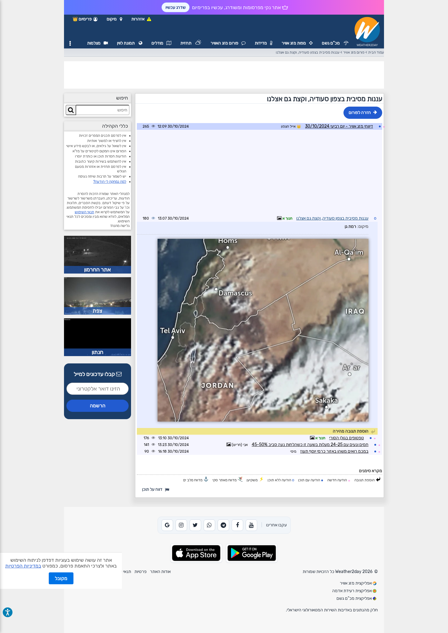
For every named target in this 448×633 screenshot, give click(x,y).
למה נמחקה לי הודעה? (109, 181)
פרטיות (140, 571)
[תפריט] (70, 43)
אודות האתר (160, 571)
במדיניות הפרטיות (23, 566)
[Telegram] (223, 525)
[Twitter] (195, 525)
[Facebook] (237, 525)
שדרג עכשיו (175, 7)
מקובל (61, 578)
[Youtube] (251, 525)
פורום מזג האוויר (224, 43)
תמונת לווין (126, 43)
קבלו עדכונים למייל (95, 374)
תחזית (186, 43)
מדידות (261, 43)
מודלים (157, 43)
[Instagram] (181, 525)
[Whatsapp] (209, 525)
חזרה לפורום (360, 112)
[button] (114, 19)
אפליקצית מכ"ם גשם (354, 598)
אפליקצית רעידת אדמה (352, 590)
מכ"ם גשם (331, 43)
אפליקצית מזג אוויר (356, 583)
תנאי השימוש (84, 212)
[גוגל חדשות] (167, 525)
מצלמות (94, 43)
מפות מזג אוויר (294, 43)
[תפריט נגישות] (7, 612)
